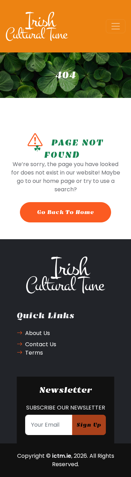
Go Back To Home (65, 212)
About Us (37, 333)
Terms (34, 353)
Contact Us (40, 344)
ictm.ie (61, 456)
